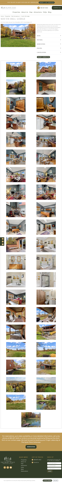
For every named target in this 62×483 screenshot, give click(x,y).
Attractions (38, 12)
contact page (16, 440)
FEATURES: (40, 39)
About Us (24, 12)
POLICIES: (39, 48)
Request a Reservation (43, 57)
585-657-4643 (44, 8)
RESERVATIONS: (41, 44)
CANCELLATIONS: (41, 52)
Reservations (31, 446)
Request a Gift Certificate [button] (46, 2)
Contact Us (56, 7)
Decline (56, 480)
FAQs (45, 12)
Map (30, 12)
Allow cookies (47, 480)
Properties (16, 12)
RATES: (39, 35)
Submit (50, 471)
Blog (49, 12)
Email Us (36, 462)
